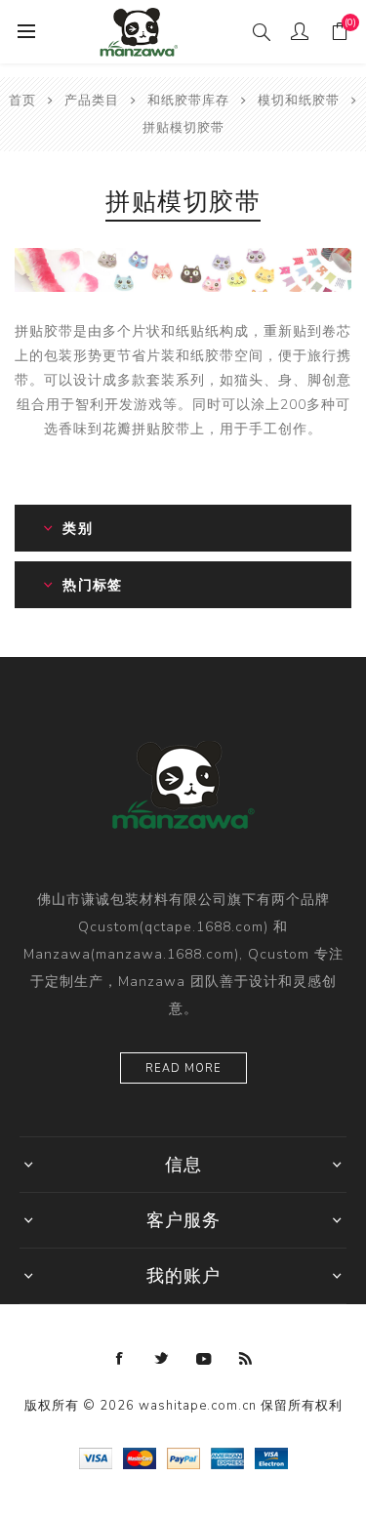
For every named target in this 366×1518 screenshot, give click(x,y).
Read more (183, 1068)
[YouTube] (204, 1358)
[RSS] (246, 1358)
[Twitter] (162, 1358)
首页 (22, 100)
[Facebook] (120, 1358)
